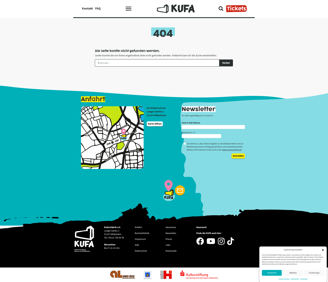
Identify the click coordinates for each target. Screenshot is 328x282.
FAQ (98, 8)
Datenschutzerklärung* (232, 149)
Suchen (226, 62)
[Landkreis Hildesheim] (166, 274)
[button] (323, 250)
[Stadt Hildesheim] (147, 274)
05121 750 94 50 (116, 237)
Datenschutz (295, 279)
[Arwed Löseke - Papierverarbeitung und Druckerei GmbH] (122, 274)
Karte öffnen (155, 124)
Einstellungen (314, 272)
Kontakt (87, 8)
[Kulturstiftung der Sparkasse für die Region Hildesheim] (199, 274)
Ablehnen (293, 272)
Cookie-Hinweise (284, 279)
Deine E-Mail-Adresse (191, 122)
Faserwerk (201, 227)
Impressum (304, 279)
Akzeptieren (271, 272)
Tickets (236, 9)
